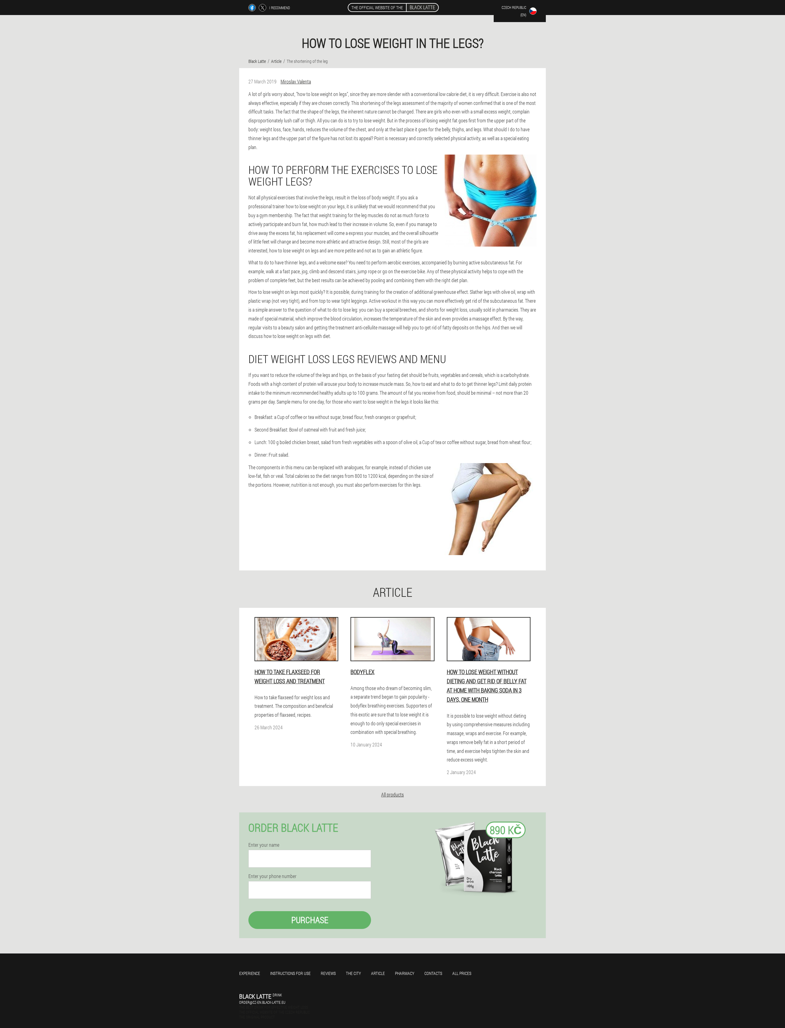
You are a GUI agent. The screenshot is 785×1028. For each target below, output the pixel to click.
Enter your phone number (272, 876)
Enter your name (263, 844)
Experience (249, 973)
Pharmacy (404, 973)
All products (392, 794)
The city (353, 973)
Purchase (309, 920)
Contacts (433, 973)
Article (378, 973)
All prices (461, 973)
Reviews (328, 973)
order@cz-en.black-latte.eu (262, 1002)
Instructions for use (290, 973)
